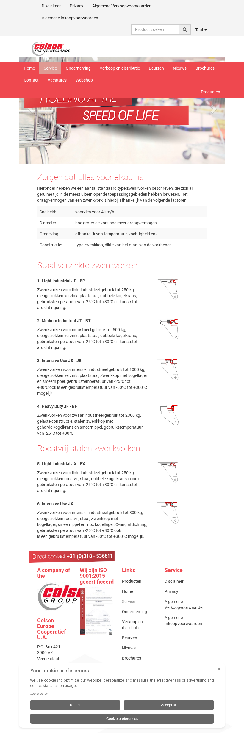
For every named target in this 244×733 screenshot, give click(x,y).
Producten (210, 92)
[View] (96, 611)
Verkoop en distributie (120, 68)
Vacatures (57, 80)
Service (50, 68)
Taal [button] (199, 29)
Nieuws (180, 68)
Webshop (84, 80)
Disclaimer (51, 6)
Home (29, 68)
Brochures (205, 68)
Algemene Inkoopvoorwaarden (70, 17)
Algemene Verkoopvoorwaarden (121, 6)
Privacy (76, 6)
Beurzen (156, 68)
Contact (31, 80)
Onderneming (78, 68)
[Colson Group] (68, 596)
